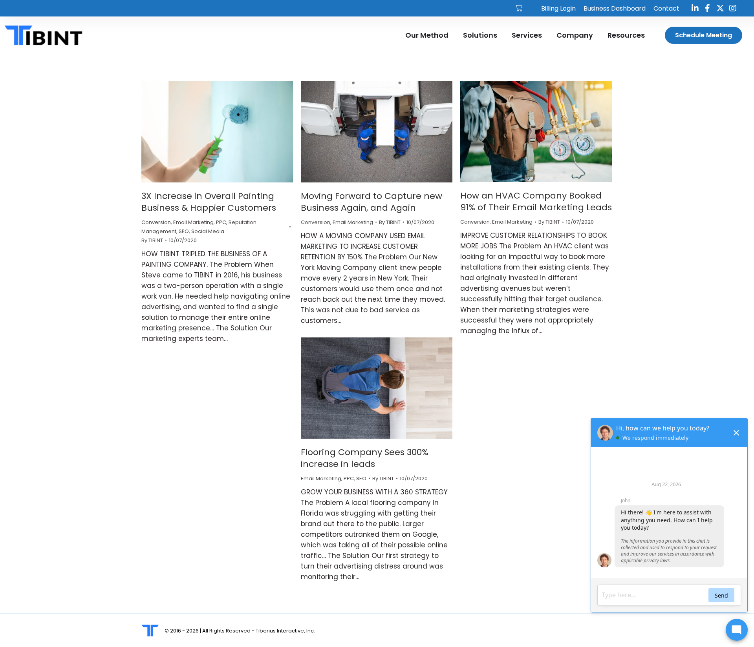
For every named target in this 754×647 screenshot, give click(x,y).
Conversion (156, 222)
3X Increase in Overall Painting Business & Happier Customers (208, 202)
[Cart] (519, 8)
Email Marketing (193, 222)
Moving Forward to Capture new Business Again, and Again (371, 202)
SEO (184, 231)
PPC (221, 222)
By (152, 240)
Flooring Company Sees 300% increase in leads (364, 458)
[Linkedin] (695, 8)
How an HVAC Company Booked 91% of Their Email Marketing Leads (536, 201)
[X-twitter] (720, 8)
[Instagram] (733, 8)
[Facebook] (707, 8)
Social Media (207, 231)
